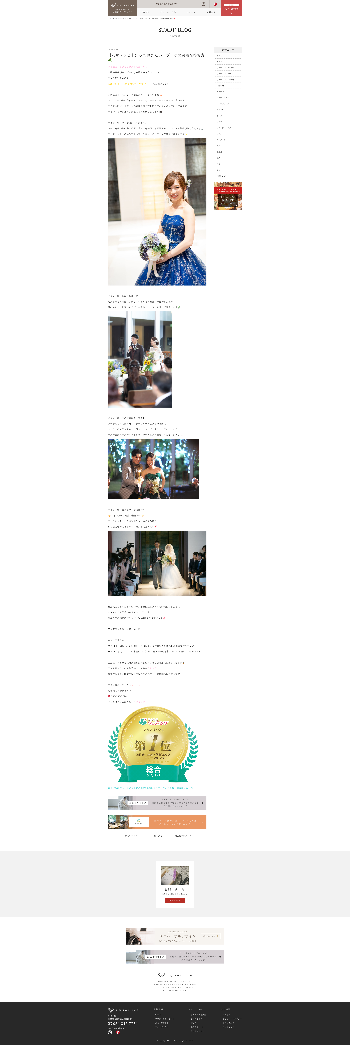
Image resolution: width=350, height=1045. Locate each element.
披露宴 (219, 152)
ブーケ (219, 122)
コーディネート (223, 98)
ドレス (219, 116)
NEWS (145, 12)
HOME (110, 18)
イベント (220, 62)
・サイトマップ (227, 1027)
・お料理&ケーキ (196, 1027)
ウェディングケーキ (225, 74)
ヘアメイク (221, 140)
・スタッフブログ (161, 1023)
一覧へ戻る (157, 836)
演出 (218, 170)
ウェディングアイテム (225, 68)
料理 (218, 164)
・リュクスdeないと (197, 1031)
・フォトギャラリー (162, 1027)
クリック (152, 668)
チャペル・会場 (168, 12)
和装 (218, 146)
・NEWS (157, 1015)
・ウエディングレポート (163, 1019)
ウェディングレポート (225, 80)
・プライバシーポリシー (231, 1019)
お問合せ (210, 12)
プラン (219, 134)
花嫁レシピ (221, 176)
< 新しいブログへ (131, 836)
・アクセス (226, 1015)
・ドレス (193, 1023)
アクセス (191, 12)
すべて (219, 56)
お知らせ (220, 86)
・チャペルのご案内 (197, 1015)
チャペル (220, 110)
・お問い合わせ (227, 1023)
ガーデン (220, 92)
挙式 (218, 158)
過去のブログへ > (183, 836)
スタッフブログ (119, 18)
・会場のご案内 (195, 1019)
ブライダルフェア (224, 128)
